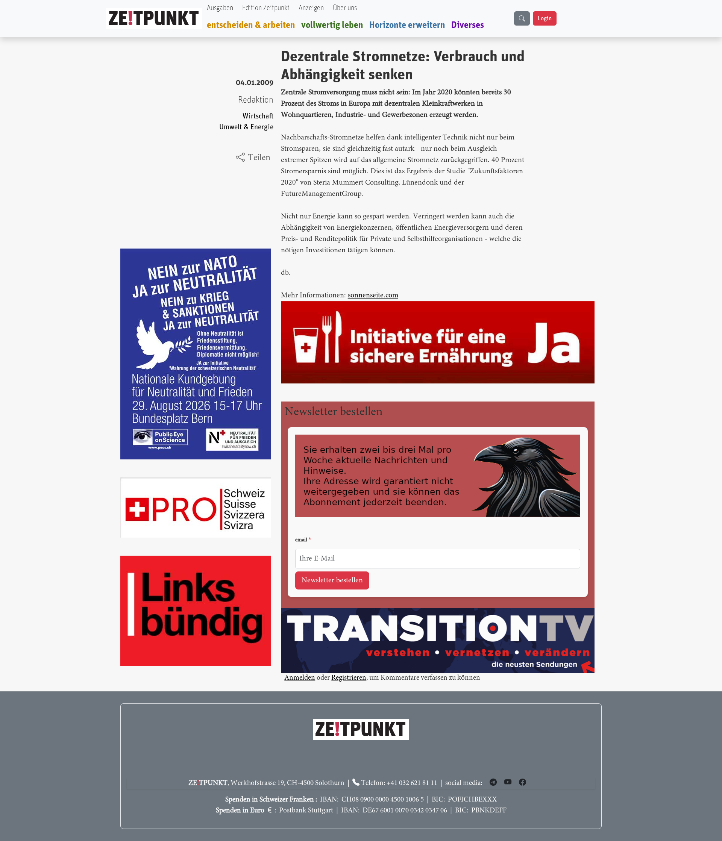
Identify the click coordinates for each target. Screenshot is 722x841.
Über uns (345, 8)
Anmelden (299, 678)
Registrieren (348, 678)
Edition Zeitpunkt (266, 8)
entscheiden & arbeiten (251, 25)
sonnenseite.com (373, 295)
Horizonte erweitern (407, 25)
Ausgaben (220, 8)
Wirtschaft (258, 116)
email (301, 540)
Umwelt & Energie (246, 127)
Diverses (467, 25)
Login (545, 18)
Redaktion (255, 100)
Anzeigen (311, 8)
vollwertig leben (332, 25)
